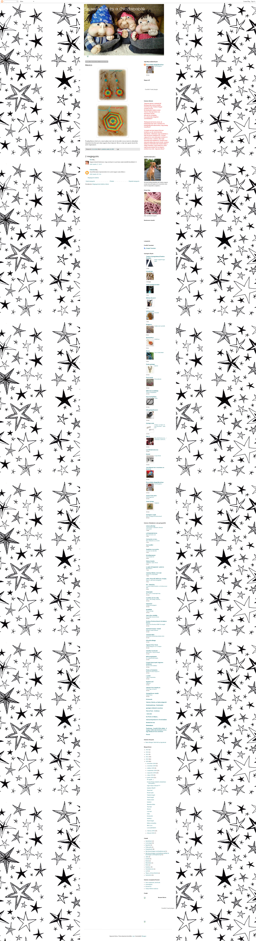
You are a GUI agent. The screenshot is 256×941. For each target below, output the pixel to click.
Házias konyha (150, 561)
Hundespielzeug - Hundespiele (154, 705)
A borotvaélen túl (150, 556)
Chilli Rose (157, 339)
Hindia (155, 398)
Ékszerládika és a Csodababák (114, 9)
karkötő (148, 859)
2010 (147, 759)
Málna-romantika (151, 823)
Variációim (148, 875)
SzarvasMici (149, 545)
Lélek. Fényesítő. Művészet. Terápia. (156, 578)
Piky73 (148, 436)
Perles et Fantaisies (151, 670)
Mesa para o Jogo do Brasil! (153, 652)
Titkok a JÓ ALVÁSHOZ (152, 873)
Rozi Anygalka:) (158, 66)
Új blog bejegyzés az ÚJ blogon (153, 646)
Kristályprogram (151, 555)
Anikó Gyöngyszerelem (152, 284)
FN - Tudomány (150, 584)
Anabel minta (149, 695)
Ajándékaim (149, 841)
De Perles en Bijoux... (152, 716)
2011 (147, 756)
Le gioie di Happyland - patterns (155, 567)
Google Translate (151, 248)
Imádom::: (149, 818)
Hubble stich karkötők (159, 326)
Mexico (149, 809)
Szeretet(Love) (150, 869)
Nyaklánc (148, 867)
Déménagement (150, 497)
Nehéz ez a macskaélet (152, 574)
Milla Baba (148, 863)
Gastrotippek (149, 884)
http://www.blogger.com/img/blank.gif (155, 851)
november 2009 (151, 766)
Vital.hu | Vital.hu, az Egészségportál (156, 702)
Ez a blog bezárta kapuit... (152, 658)
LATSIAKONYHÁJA (151, 533)
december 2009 (151, 763)
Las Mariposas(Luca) (152, 450)
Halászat (148, 683)
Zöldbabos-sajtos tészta (152, 562)
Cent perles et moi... (151, 539)
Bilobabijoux (149, 725)
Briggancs (149, 324)
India (148, 813)
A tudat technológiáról (151, 605)
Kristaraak (149, 699)
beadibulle (149, 609)
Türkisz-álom (150, 799)
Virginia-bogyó (151, 795)
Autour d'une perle (151, 495)
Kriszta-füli (150, 816)
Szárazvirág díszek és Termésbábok (156, 719)
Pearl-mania (149, 377)
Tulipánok (156, 503)
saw (133, 936)
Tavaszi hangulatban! (151, 392)
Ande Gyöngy (150, 501)
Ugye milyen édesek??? (153, 785)
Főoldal (112, 181)
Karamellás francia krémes (152, 617)
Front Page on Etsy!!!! (151, 689)
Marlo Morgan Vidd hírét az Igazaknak (156, 742)
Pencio (148, 734)
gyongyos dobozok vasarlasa (154, 708)
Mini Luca (149, 825)
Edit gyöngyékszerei (152, 410)
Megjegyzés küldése (93, 177)
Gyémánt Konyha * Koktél (153, 629)
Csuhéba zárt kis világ (152, 598)
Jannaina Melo (150, 634)
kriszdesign (149, 271)
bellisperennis (150, 311)
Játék (147, 857)
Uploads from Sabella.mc (153, 687)
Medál (147, 861)
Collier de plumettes (151, 677)
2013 (147, 752)
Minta (147, 865)
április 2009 (150, 777)
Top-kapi (149, 806)
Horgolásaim (149, 849)
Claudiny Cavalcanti (152, 651)
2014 (147, 749)
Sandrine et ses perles (152, 549)
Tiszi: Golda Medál (158, 352)
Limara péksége (150, 526)
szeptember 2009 (152, 770)
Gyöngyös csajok (151, 514)
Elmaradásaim (157, 379)
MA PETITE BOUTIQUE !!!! (152, 671)
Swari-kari (149, 790)
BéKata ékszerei (151, 298)
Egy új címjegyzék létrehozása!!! (154, 516)
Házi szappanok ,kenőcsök (153, 882)
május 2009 (150, 775)
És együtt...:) (150, 779)
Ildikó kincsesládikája (152, 391)
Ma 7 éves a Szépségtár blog (153, 593)
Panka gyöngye (150, 364)
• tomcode (149, 714)
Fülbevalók (149, 847)
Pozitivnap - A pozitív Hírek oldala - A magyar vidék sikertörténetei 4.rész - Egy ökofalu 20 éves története (156, 730)
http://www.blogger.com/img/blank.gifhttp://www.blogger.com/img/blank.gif (157, 854)
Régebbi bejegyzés (134, 181)
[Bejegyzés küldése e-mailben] (117, 149)
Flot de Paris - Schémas (153, 711)
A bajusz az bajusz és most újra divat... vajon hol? (159, 426)
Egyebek (148, 845)
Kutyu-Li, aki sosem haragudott (153, 580)
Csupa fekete (157, 455)
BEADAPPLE (150, 337)
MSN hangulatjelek (151, 656)
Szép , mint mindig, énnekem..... (154, 599)
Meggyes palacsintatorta (152, 630)
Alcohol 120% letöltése (151, 665)
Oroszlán (156, 312)
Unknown (92, 169)
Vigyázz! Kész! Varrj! (152, 645)
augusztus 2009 (151, 773)
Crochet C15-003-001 (151, 551)
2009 (147, 761)
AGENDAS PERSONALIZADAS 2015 (155, 636)
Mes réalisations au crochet (153, 540)
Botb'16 (156, 365)
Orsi (91, 159)
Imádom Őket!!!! (151, 788)
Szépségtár (149, 592)
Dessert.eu (148, 886)
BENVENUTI (149, 568)
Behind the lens (150, 722)
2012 (147, 754)
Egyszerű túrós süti (151, 534)
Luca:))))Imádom (151, 827)
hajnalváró (149, 603)
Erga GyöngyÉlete (151, 396)
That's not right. (150, 611)
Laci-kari (149, 811)
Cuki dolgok (149, 843)
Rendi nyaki (150, 792)
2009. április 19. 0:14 (95, 174)
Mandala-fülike (151, 804)
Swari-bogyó (150, 797)
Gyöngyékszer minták (152, 693)
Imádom (149, 802)
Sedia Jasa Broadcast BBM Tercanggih (155, 624)
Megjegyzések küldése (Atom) (100, 184)
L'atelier (148, 676)
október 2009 (151, 768)
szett (147, 871)
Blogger (144, 936)
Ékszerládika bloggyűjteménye (155, 64)
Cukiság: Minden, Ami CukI (153, 573)
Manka (148, 351)
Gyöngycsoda (150, 423)
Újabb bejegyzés (90, 181)
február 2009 (150, 833)
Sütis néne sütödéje (151, 615)
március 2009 (151, 830)
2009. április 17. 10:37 (96, 164)
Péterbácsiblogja (151, 640)
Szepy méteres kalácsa (152, 888)
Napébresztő (149, 681)
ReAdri (148, 454)
